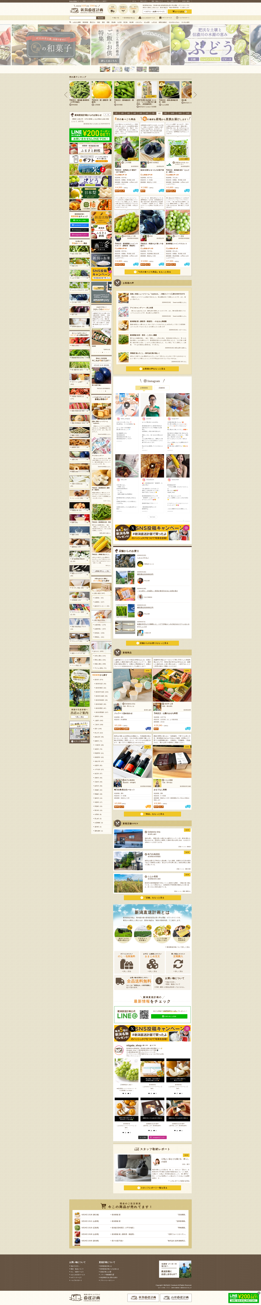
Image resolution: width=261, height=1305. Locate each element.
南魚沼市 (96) (99, 737)
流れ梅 (113, 22)
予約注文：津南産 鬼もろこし (101, 554)
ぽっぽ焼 (146, 22)
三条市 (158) (99, 724)
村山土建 (147, 580)
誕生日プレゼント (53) (102, 606)
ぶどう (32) (75, 278)
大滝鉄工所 (147, 633)
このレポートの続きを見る (180, 1181)
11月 (180, 113)
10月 (172, 113)
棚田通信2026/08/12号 (145, 607)
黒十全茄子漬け (117, 1241)
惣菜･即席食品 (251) (78, 423)
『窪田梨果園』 (180, 1221)
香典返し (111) (99, 637)
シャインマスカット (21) (80, 290)
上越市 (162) (99, 720)
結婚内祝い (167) (100, 629)
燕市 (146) (98, 728)
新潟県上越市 (152, 834)
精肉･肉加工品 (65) (78, 411)
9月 (165, 113)
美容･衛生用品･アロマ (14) (78, 628)
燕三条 (125, 22)
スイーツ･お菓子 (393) (76, 383)
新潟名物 (85, 22)
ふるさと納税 (77, 22)
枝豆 (98, 22)
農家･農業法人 (187, 891)
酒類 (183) (75, 534)
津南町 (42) (98, 790)
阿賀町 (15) (98, 806)
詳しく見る (127, 971)
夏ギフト (92, 22)
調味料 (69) (75, 447)
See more (152, 517)
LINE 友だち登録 (170, 1016)
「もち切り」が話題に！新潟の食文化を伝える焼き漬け (157, 591)
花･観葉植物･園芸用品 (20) (77, 560)
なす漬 (119, 22)
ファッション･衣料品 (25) (77, 613)
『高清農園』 (181, 1215)
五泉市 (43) (98, 782)
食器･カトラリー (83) (76, 575)
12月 (187, 113)
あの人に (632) (98, 651)
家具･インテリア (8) (78, 653)
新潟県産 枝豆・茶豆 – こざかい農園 (143, 335)
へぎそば (154, 22)
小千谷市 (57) (99, 769)
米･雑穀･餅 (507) (77, 370)
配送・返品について (157, 1)
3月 (128, 113)
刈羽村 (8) (98, 814)
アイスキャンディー (98, 455)
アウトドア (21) (77, 641)
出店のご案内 (186, 1)
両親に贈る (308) (100, 664)
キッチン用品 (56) (78, 588)
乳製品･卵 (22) (76, 510)
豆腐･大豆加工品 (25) (76, 485)
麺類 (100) (75, 435)
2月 (122, 113)
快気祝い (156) (99, 633)
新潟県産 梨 (116, 1215)
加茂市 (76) (98, 749)
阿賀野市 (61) (99, 753)
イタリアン (138, 22)
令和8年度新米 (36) (78, 326)
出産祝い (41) (99, 598)
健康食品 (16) (76, 547)
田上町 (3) (98, 818)
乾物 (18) (75, 471)
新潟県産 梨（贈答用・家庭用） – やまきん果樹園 (148, 321)
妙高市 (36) (98, 786)
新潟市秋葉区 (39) (102, 700)
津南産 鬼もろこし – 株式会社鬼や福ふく (145, 353)
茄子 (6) (74, 314)
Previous (86, 46)
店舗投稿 (162, 388)
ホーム (134, 1)
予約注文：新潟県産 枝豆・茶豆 (101, 522)
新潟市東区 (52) (101, 688)
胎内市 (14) (98, 798)
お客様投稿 (144, 388)
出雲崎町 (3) (99, 822)
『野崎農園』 (181, 1228)
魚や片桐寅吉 (148, 597)
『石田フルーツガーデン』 (103, 388)
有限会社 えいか (149, 564)
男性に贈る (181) (100, 660)
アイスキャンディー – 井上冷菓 (141, 308)
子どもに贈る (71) (100, 668)
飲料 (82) (75, 522)
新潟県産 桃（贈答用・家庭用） (101, 385)
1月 (116, 113)
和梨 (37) (75, 266)
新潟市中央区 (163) (102, 692)
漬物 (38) (75, 459)
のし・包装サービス (172, 1)
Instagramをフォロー (80, 235)
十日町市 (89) (99, 745)
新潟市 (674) (99, 679)
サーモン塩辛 (185, 22)
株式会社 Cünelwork (171, 1285)
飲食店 (189, 846)
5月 (141, 113)
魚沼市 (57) (98, 773)
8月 (159, 113)
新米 (103, 22)
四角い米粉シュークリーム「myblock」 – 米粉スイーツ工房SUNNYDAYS (157, 294)
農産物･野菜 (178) (78, 358)
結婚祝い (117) (99, 602)
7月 (153, 113)
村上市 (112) (99, 733)
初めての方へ (144, 1)
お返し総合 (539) (99, 620)
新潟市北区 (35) (101, 683)
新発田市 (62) (99, 757)
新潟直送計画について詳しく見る (178, 947)
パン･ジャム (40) (77, 498)
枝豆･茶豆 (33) (76, 254)
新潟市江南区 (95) (102, 696)
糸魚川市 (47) (99, 761)
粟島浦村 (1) (99, 831)
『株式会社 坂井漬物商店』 (176, 1241)
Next (174, 46)
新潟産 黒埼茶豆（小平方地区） (123, 1228)
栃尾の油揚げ (163, 22)
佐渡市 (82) (98, 765)
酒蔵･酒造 (188, 869)
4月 (135, 113)
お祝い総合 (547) (99, 593)
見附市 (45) (98, 778)
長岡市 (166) (99, 716)
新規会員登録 (73, 1)
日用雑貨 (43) (76, 600)
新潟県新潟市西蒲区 (154, 856)
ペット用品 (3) (76, 665)
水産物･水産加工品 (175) (77, 398)
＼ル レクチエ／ (143, 558)
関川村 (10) (98, 810)
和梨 (108, 22)
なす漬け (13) (76, 302)
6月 (147, 113)
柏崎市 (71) (98, 741)
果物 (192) (75, 345)
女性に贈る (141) (100, 656)
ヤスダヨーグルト (174, 22)
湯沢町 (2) (98, 827)
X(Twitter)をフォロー (80, 230)
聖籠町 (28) (98, 794)
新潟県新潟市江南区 (154, 879)
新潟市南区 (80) (101, 704)
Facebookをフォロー (80, 225)
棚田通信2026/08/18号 (145, 574)
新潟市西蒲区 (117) (102, 712)
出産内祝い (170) (100, 625)
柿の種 (131, 22)
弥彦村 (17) (98, 802)
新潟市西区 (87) (101, 708)
